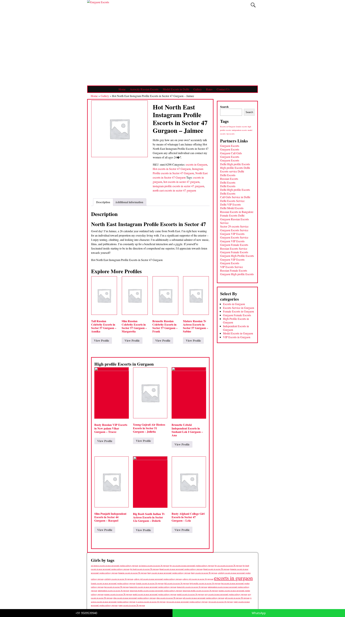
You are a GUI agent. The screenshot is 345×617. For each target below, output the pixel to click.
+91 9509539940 (86, 613)
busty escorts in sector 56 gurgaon (204, 572)
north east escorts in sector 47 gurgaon (174, 190)
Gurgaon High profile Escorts (237, 274)
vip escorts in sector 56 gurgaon (220, 601)
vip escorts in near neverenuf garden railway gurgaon (187, 601)
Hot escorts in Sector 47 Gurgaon (172, 169)
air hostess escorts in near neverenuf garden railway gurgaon (114, 565)
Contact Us (223, 89)
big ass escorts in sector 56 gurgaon (228, 565)
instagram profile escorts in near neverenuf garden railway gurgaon (156, 590)
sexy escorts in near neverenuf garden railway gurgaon (225, 594)
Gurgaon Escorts (229, 146)
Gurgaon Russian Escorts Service (234, 221)
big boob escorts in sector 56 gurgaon (144, 569)
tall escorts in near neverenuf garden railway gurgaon (203, 597)
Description (103, 202)
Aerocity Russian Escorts (144, 89)
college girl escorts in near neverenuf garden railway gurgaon (158, 579)
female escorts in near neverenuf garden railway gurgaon (113, 583)
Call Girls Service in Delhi (235, 197)
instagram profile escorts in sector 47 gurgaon (178, 186)
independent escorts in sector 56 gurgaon (113, 590)
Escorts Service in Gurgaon (238, 308)
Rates (209, 89)
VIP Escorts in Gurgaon (236, 337)
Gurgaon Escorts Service (234, 230)
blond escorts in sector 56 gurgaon (216, 569)
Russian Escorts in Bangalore (236, 212)
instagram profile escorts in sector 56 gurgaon (200, 590)
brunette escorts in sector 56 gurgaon (132, 572)
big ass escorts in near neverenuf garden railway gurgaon (192, 565)
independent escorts (239, 130)
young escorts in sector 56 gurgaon (131, 605)
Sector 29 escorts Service (234, 226)
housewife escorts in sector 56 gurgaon (192, 587)
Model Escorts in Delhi (176, 89)
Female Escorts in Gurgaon (238, 311)
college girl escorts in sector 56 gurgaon (197, 579)
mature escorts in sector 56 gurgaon (118, 594)
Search (224, 107)
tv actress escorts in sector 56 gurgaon (150, 601)
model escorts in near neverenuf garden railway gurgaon (154, 594)
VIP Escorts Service (231, 267)
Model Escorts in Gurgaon (238, 333)
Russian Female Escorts (233, 270)
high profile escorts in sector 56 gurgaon (205, 583)
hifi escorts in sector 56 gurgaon (176, 583)
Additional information (129, 202)
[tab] (103, 202)
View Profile (101, 340)
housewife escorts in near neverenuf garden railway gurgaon (152, 587)
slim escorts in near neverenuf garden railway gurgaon (134, 597)
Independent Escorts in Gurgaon (236, 328)
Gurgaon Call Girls (231, 153)
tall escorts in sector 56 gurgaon (237, 597)
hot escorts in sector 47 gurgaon (181, 182)
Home (122, 89)
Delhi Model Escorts (231, 208)
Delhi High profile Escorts (235, 164)
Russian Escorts (229, 179)
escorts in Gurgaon (196, 164)
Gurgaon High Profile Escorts (237, 256)
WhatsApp (259, 613)
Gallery (197, 89)
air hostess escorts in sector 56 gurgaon (154, 565)
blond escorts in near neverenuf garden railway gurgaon (181, 569)
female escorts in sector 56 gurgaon (150, 583)
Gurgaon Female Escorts (234, 245)
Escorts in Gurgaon (227, 126)
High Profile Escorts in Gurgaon (236, 320)
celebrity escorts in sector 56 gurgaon (118, 579)
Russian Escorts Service (233, 248)
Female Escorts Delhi (232, 215)
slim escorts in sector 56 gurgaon (169, 597)
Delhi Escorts (227, 175)
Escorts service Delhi (232, 171)
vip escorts (230, 133)
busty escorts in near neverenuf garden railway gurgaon (168, 572)
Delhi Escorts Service (232, 201)
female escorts (241, 126)
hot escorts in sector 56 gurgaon (116, 587)
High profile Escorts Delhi (235, 168)
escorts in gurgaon (233, 577)
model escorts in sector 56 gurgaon (190, 594)
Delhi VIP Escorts (230, 204)
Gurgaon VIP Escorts (232, 234)
